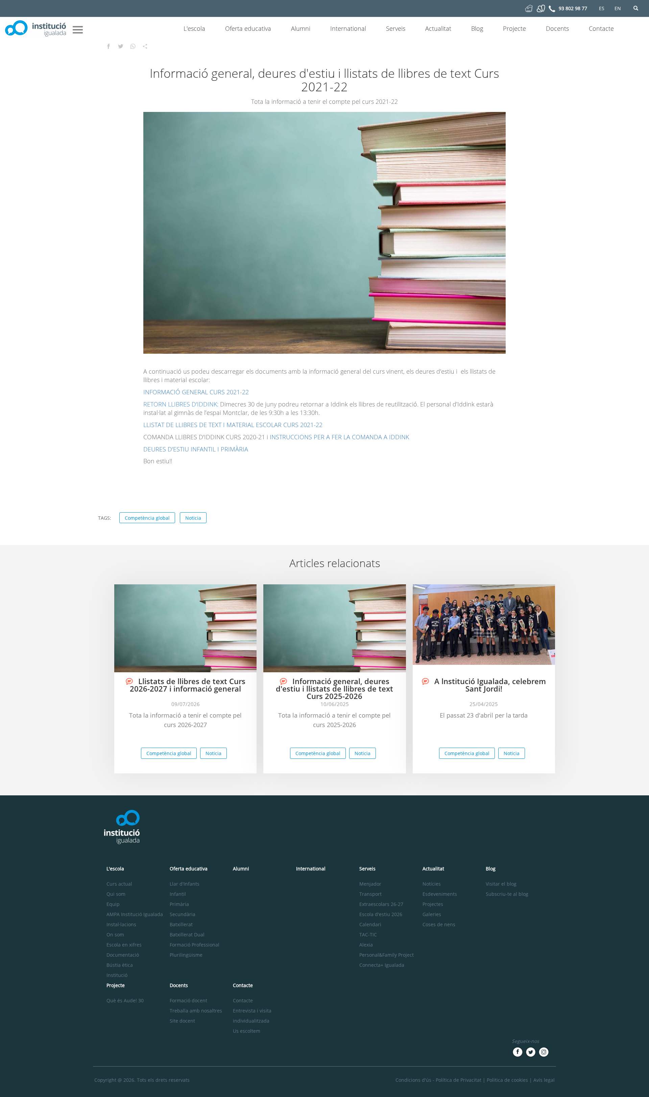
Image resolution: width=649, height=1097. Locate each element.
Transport (370, 894)
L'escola (194, 28)
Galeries (432, 914)
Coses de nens (439, 924)
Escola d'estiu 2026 (380, 914)
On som (115, 934)
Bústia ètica (119, 965)
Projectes (433, 904)
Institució (116, 975)
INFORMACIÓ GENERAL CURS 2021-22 (196, 392)
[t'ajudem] (529, 8)
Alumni (300, 28)
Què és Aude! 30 (125, 1000)
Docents (557, 28)
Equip (113, 904)
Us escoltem (246, 1031)
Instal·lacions (121, 924)
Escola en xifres (124, 944)
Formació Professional (194, 944)
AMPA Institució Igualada (134, 914)
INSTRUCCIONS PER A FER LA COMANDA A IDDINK (338, 437)
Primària (179, 904)
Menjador (370, 884)
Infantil (178, 894)
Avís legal (544, 1080)
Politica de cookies (507, 1080)
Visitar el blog (501, 884)
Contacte (601, 28)
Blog (477, 28)
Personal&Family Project (386, 955)
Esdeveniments (440, 894)
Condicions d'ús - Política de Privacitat (438, 1080)
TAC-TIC (368, 934)
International (348, 28)
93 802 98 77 (573, 8)
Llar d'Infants (184, 884)
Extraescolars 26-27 (381, 904)
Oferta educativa (248, 28)
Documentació (122, 955)
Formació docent (188, 1000)
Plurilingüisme (186, 955)
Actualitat (438, 28)
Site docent (182, 1021)
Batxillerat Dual (187, 934)
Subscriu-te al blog (507, 894)
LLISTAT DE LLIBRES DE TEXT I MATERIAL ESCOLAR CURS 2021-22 (232, 425)
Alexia (366, 944)
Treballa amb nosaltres (196, 1010)
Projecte (514, 28)
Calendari (370, 924)
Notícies (432, 884)
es (601, 8)
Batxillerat (181, 924)
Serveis (395, 28)
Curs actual (119, 884)
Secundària (182, 914)
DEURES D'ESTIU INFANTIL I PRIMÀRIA (195, 449)
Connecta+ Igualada (381, 965)
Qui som (115, 894)
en (618, 8)
